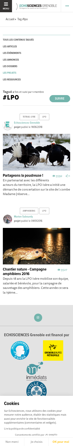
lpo (44, 116)
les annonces (11, 60)
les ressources (12, 79)
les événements (12, 53)
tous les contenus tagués (18, 40)
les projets (9, 73)
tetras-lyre (29, 116)
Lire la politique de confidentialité (22, 428)
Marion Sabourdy (23, 217)
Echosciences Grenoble (27, 123)
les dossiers (10, 66)
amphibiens (29, 211)
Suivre (59, 99)
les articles (10, 46)
